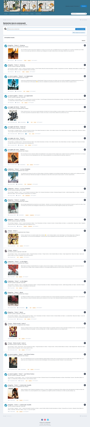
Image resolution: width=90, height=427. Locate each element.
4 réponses (18, 71)
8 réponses (21, 133)
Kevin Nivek (10, 232)
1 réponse (18, 102)
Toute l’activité (38, 13)
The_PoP (9, 46)
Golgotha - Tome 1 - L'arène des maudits (19, 385)
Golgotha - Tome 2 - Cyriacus (16, 45)
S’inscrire (84, 6)
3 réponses (21, 145)
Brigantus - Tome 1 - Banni (15, 292)
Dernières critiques (24, 13)
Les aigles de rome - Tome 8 (16, 138)
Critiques (26, 46)
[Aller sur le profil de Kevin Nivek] (5, 231)
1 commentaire (19, 91)
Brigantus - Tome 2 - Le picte (16, 200)
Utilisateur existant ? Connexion (72, 6)
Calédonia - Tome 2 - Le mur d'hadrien (19, 169)
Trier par (83, 40)
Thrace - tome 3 (12, 230)
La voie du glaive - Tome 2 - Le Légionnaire (20, 76)
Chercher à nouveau (80, 29)
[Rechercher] (85, 14)
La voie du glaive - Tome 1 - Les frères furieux (21, 354)
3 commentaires (22, 164)
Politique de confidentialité (45, 422)
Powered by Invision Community (45, 425)
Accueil (5, 13)
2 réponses (21, 380)
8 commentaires (22, 122)
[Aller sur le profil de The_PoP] (5, 46)
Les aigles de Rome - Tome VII (16, 107)
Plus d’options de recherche (79, 32)
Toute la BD (23, 66)
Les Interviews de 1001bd (14, 13)
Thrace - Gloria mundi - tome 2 (17, 323)
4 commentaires (19, 60)
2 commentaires (22, 369)
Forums (32, 13)
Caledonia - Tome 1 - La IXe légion (17, 261)
